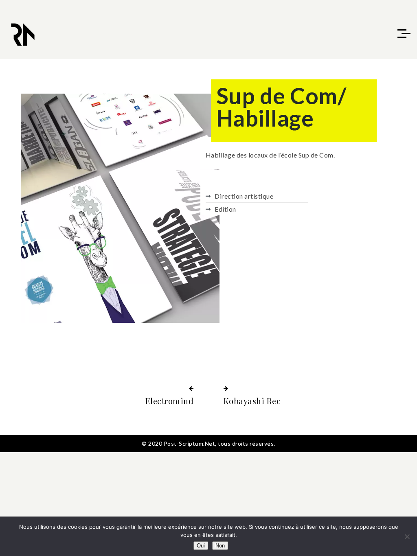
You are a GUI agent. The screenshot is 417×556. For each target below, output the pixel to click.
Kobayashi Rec (252, 400)
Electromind (169, 400)
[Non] (407, 536)
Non (220, 546)
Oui (201, 546)
